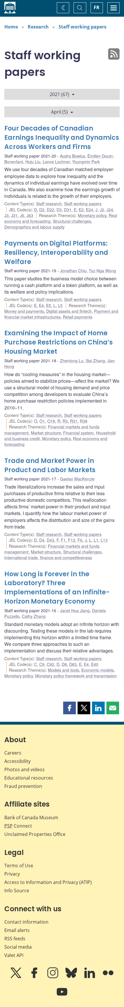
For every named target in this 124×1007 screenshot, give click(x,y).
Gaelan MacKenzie (77, 479)
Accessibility (17, 761)
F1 (63, 540)
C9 (41, 664)
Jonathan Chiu (73, 270)
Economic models (97, 670)
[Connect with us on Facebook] (35, 977)
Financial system (78, 433)
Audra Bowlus (72, 156)
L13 (104, 540)
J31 (14, 215)
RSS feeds (14, 938)
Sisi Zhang (95, 360)
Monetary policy (92, 215)
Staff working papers (82, 27)
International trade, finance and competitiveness (48, 557)
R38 (83, 421)
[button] (69, 708)
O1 (42, 421)
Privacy (12, 874)
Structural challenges (72, 221)
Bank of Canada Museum (31, 817)
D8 (64, 664)
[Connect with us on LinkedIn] (90, 977)
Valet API (13, 955)
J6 (22, 215)
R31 (74, 421)
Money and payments (24, 311)
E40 (94, 664)
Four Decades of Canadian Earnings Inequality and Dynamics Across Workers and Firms (61, 137)
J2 (102, 209)
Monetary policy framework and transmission (76, 676)
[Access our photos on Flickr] (108, 977)
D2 (41, 209)
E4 (41, 305)
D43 (50, 540)
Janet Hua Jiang (75, 610)
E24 (89, 209)
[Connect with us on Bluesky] (72, 977)
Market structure (46, 433)
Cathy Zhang (34, 616)
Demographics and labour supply (34, 227)
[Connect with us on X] (16, 977)
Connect (18, 826)
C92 (50, 664)
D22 (50, 209)
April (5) (59, 112)
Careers (12, 753)
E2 (81, 209)
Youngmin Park (86, 161)
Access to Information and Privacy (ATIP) (48, 882)
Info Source (16, 890)
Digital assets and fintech (69, 311)
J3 (6, 215)
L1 (96, 540)
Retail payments (77, 317)
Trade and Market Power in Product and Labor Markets (49, 465)
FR (96, 7)
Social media (18, 947)
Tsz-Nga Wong (102, 270)
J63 (30, 215)
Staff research (49, 203)
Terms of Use (18, 865)
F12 (71, 540)
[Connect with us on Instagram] (53, 977)
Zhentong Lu (71, 360)
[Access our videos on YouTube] (62, 996)
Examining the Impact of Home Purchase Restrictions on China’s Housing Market (58, 342)
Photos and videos (24, 769)
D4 (41, 540)
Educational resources (28, 778)
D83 (73, 664)
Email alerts (17, 930)
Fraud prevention (23, 786)
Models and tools (63, 670)
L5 (60, 305)
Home (11, 27)
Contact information (26, 922)
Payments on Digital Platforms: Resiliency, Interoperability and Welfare (56, 252)
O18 (51, 421)
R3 (65, 421)
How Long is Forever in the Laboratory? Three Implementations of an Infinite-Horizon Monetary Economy (57, 588)
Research (38, 27)
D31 (68, 209)
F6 (80, 540)
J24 (109, 209)
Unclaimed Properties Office (34, 834)
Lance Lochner (56, 161)
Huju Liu (32, 161)
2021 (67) (59, 94)
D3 (59, 209)
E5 (48, 305)
